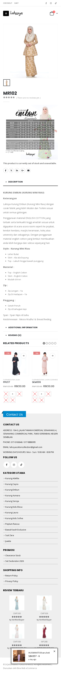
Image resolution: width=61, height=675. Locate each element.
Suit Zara (9, 535)
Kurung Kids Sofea (14, 518)
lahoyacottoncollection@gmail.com (26, 447)
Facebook (5, 170)
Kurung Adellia (12, 478)
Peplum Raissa (12, 523)
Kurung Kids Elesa (13, 506)
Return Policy (11, 575)
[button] (6, 13)
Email (28, 170)
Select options (23, 356)
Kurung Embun (12, 489)
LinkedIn (17, 170)
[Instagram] (51, 3)
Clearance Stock (9, 380)
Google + (22, 170)
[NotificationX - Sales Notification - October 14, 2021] (34, 656)
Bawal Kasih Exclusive (15, 529)
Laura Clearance (51, 380)
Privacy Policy (11, 581)
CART (16, 3)
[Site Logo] (16, 13)
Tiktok (21, 465)
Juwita (8, 541)
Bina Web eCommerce (27, 668)
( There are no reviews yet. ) (28, 97)
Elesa (18, 380)
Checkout (7, 3)
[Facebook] (46, 3)
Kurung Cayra (11, 484)
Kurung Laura (11, 512)
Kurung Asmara (12, 495)
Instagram (14, 465)
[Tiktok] (56, 3)
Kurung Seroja (12, 501)
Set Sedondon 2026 (14, 561)
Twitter (11, 170)
